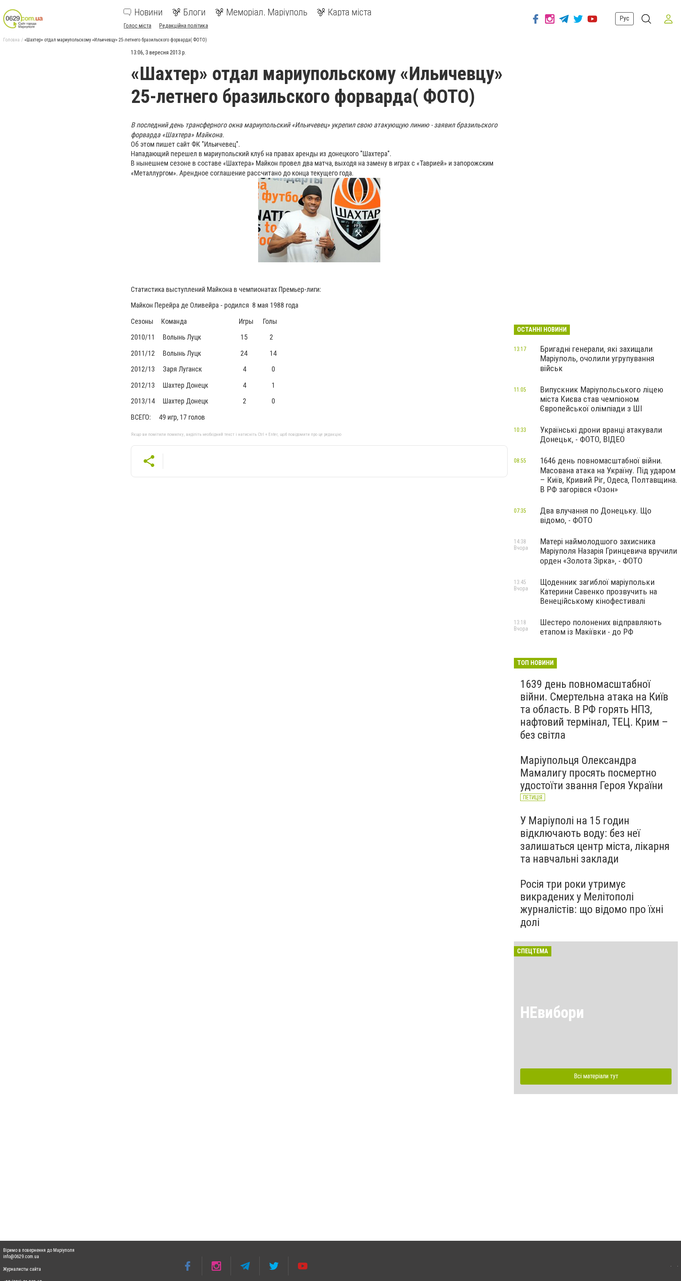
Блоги (194, 12)
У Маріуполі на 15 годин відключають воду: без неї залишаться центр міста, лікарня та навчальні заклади (595, 839)
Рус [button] (624, 18)
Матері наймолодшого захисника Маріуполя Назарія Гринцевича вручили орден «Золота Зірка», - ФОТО (608, 551)
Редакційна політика (183, 25)
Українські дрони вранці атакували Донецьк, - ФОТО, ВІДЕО (601, 434)
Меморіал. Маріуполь (266, 12)
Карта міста (350, 12)
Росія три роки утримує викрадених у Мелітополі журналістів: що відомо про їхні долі (591, 903)
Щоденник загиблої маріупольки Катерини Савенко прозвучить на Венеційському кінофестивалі (598, 591)
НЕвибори (552, 1012)
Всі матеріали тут (596, 1076)
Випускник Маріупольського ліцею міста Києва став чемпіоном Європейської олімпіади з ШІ (601, 399)
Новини (148, 12)
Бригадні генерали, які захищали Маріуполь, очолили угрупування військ (597, 358)
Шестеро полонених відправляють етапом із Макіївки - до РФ (601, 627)
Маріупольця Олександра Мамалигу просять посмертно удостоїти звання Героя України (591, 773)
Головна (11, 40)
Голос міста (137, 25)
